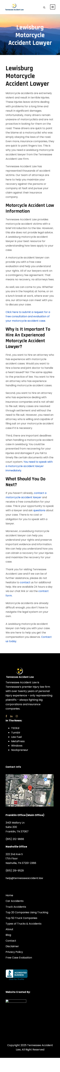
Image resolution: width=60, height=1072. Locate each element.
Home (9, 895)
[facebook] (6, 716)
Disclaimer (12, 946)
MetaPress (18, 741)
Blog (8, 935)
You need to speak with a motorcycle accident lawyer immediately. (29, 466)
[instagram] (17, 716)
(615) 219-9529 (15, 870)
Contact (11, 941)
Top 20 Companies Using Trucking (27, 912)
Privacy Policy (14, 952)
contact (25, 582)
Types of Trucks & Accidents (23, 923)
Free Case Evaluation (19, 957)
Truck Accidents (16, 907)
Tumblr (15, 732)
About (9, 929)
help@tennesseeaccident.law (24, 878)
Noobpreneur (19, 750)
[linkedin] (11, 716)
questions (39, 510)
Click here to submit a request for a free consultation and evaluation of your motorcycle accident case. (28, 316)
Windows (16, 745)
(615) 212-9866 (15, 839)
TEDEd (15, 728)
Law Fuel (16, 737)
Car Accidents (15, 901)
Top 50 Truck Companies (21, 918)
